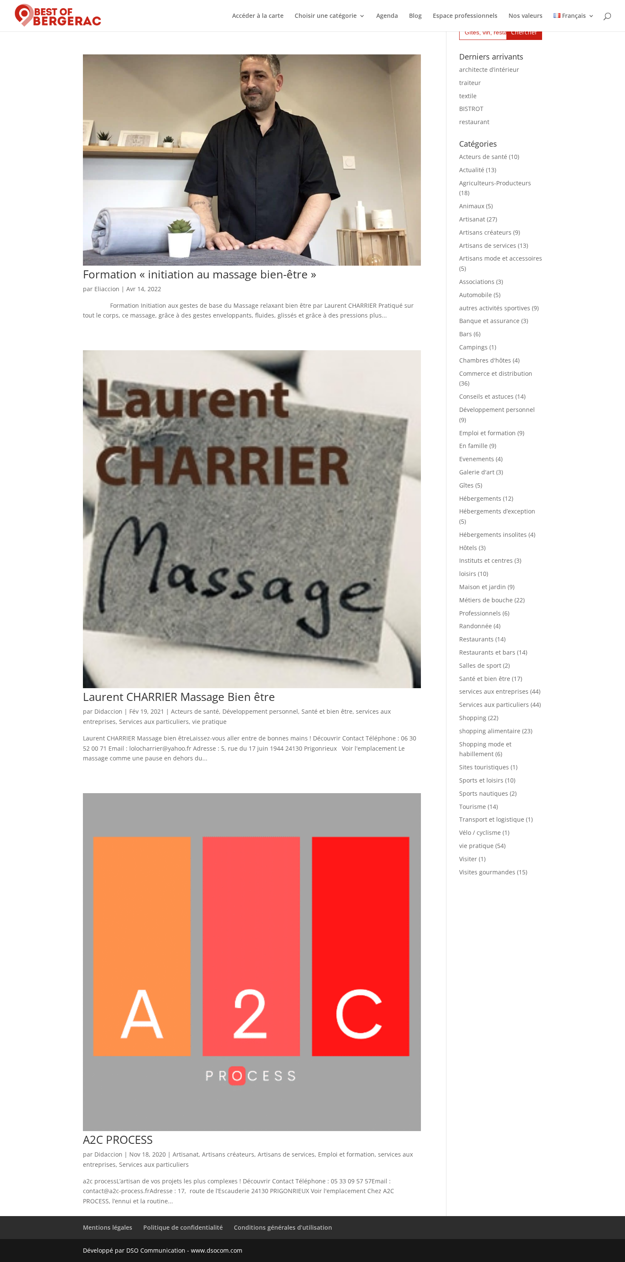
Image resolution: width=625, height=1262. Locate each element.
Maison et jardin (482, 587)
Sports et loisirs (481, 780)
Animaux (471, 206)
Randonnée (475, 626)
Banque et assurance (489, 321)
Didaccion (108, 711)
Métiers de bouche (486, 600)
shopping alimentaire (489, 731)
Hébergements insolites (493, 534)
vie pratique (209, 721)
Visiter (468, 859)
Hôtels (468, 548)
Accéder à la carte (258, 16)
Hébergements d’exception (497, 511)
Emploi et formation (346, 1154)
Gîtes (466, 485)
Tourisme (472, 807)
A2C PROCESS (118, 1139)
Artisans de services (286, 1154)
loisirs (467, 574)
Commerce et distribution (495, 373)
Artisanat (186, 1154)
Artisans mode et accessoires (500, 258)
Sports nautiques (483, 793)
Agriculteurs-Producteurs (495, 183)
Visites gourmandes (487, 872)
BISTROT (471, 109)
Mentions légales (107, 1227)
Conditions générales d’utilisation (283, 1227)
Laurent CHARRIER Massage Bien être (179, 696)
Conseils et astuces (486, 396)
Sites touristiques (484, 767)
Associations (476, 282)
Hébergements (480, 498)
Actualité (471, 170)
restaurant (474, 122)
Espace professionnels (465, 16)
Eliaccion (106, 289)
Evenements (476, 459)
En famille (473, 446)
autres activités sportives (494, 308)
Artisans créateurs (228, 1154)
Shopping (472, 718)
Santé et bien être (326, 711)
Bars (465, 334)
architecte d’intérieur (489, 69)
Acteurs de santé (195, 711)
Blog (415, 16)
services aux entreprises (493, 691)
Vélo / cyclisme (480, 832)
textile (468, 96)
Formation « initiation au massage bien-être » (199, 274)
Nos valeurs (526, 16)
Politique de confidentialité (183, 1227)
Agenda (387, 16)
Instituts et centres (486, 560)
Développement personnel (260, 711)
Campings (473, 347)
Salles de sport (480, 665)
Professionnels (480, 613)
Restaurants (476, 639)
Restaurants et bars (487, 652)
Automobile (475, 295)
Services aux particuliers (154, 721)
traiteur (470, 83)
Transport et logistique (491, 819)
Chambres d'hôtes (485, 360)
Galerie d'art (476, 472)
